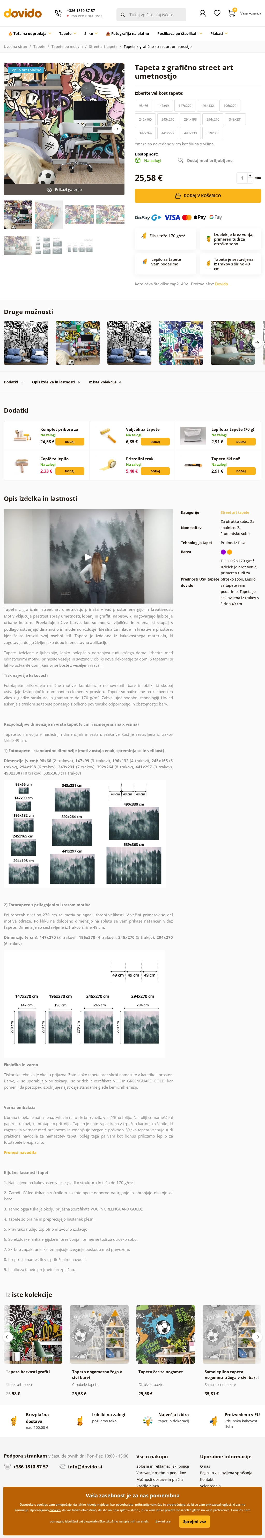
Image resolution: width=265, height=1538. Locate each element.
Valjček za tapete (143, 429)
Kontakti (207, 1479)
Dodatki (11, 382)
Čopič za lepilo (54, 458)
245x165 (145, 119)
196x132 (207, 105)
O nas (205, 1466)
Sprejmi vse (194, 1521)
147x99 (163, 105)
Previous (8, 1337)
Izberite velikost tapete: (160, 93)
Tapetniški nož (225, 458)
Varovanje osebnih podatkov (161, 1472)
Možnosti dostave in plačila (159, 1479)
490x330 (190, 133)
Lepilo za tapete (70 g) (232, 429)
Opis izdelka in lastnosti (53, 382)
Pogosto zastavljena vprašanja (226, 1472)
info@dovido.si (84, 1466)
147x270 (185, 105)
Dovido (221, 283)
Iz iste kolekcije (102, 382)
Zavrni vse (163, 1521)
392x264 (145, 133)
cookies (55, 1510)
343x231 (235, 119)
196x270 (230, 105)
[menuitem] (29, 34)
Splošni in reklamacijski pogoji (162, 1466)
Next (117, 129)
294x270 (213, 119)
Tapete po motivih (67, 46)
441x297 (167, 133)
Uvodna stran (15, 46)
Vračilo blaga (147, 1485)
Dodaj (70, 442)
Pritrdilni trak (139, 458)
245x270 (167, 119)
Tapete (39, 46)
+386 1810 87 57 (30, 1466)
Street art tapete (103, 46)
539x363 (213, 133)
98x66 (143, 105)
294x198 (190, 119)
